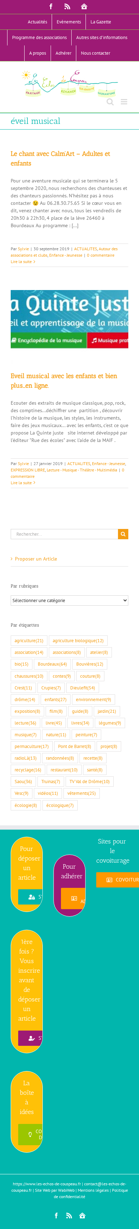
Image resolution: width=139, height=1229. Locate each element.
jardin (107, 711)
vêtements (81, 793)
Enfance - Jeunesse (65, 255)
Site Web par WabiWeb (54, 1190)
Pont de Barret (74, 746)
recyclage (28, 769)
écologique (60, 805)
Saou (23, 781)
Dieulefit (82, 687)
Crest (23, 687)
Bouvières (89, 664)
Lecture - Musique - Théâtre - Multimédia (82, 470)
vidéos (48, 793)
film (56, 711)
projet (109, 746)
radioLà (26, 758)
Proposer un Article (36, 559)
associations (67, 652)
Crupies (51, 687)
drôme (25, 699)
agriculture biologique (78, 640)
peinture (86, 734)
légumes (110, 723)
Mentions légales (93, 1190)
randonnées (60, 758)
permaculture (32, 746)
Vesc (22, 793)
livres (80, 723)
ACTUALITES (85, 248)
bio (22, 664)
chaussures (29, 676)
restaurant (64, 769)
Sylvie (23, 248)
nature (56, 734)
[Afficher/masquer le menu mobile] (124, 101)
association (29, 652)
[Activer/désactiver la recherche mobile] (110, 101)
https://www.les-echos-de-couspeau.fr (47, 1183)
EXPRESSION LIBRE (28, 470)
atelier (99, 652)
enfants (56, 699)
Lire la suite (21, 261)
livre (54, 723)
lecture (25, 723)
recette (93, 758)
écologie (26, 805)
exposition (27, 711)
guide (80, 711)
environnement (93, 699)
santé (95, 769)
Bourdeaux (52, 664)
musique (26, 734)
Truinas (50, 781)
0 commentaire (100, 255)
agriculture (29, 640)
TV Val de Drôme (90, 781)
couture (90, 676)
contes (62, 676)
